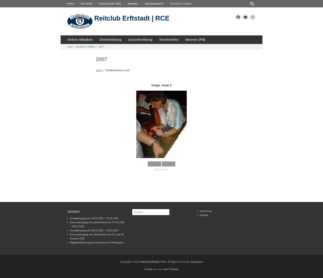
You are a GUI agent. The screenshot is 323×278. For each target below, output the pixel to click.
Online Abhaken (80, 39)
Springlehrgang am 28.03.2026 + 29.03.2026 (94, 218)
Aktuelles (133, 3)
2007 (99, 70)
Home (70, 3)
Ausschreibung (140, 39)
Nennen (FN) (195, 39)
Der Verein (86, 3)
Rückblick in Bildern (181, 3)
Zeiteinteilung (110, 39)
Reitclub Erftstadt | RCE (132, 18)
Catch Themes (171, 269)
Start (70, 46)
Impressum (206, 211)
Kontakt (204, 215)
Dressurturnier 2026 (110, 3)
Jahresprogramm (154, 3)
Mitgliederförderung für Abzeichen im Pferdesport (96, 242)
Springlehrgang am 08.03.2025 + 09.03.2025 (94, 230)
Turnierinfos (169, 39)
